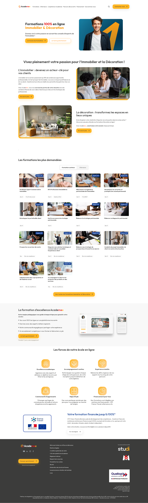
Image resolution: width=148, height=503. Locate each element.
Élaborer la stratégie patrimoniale (87, 218)
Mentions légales (54, 448)
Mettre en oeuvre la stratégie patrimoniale (58, 219)
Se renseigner (73, 431)
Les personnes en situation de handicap (60, 470)
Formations (36, 7)
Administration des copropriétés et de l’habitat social (31, 278)
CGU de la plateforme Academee (59, 453)
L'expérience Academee (55, 7)
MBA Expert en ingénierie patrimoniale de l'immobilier (85, 190)
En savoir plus (82, 130)
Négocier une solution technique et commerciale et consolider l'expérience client (59, 248)
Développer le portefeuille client (30, 218)
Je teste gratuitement (27, 336)
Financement (80, 7)
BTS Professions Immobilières (57, 189)
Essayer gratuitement (27, 461)
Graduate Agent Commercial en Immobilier (30, 190)
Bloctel (52, 464)
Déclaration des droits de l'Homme (59, 467)
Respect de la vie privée (56, 459)
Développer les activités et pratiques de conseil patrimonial (115, 190)
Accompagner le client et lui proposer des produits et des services (57, 279)
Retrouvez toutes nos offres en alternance (61, 445)
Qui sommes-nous (90, 7)
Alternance (43, 7)
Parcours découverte (69, 7)
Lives (51, 473)
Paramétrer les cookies (56, 462)
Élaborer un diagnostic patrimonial (115, 218)
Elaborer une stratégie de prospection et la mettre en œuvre (87, 248)
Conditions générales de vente (58, 451)
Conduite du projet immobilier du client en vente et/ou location (115, 248)
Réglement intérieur (55, 456)
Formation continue (68, 167)
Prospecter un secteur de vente (30, 247)
